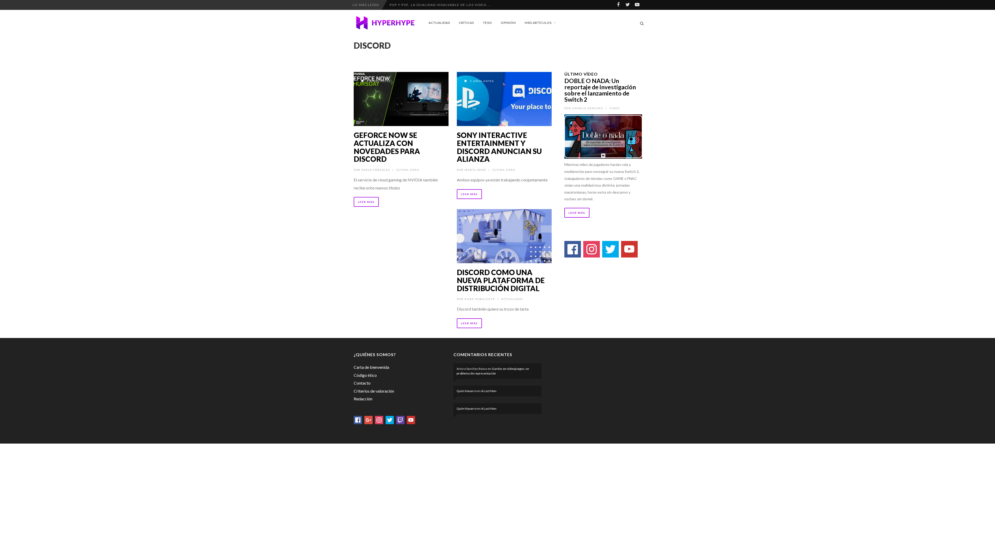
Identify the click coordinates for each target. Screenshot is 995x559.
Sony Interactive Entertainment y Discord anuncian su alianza (499, 147)
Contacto (362, 382)
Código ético (365, 375)
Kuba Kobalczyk (480, 298)
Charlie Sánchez (587, 108)
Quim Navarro (467, 391)
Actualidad (439, 23)
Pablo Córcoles (375, 169)
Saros (396, 5)
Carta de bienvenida (371, 367)
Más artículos (538, 23)
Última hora (408, 169)
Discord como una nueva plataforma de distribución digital (501, 280)
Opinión (508, 23)
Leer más (366, 201)
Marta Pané (475, 169)
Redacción (363, 398)
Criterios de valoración (374, 390)
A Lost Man (488, 391)
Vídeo (614, 108)
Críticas (466, 23)
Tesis (487, 23)
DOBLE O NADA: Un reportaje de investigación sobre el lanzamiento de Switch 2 (600, 90)
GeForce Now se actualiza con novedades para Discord (387, 147)
